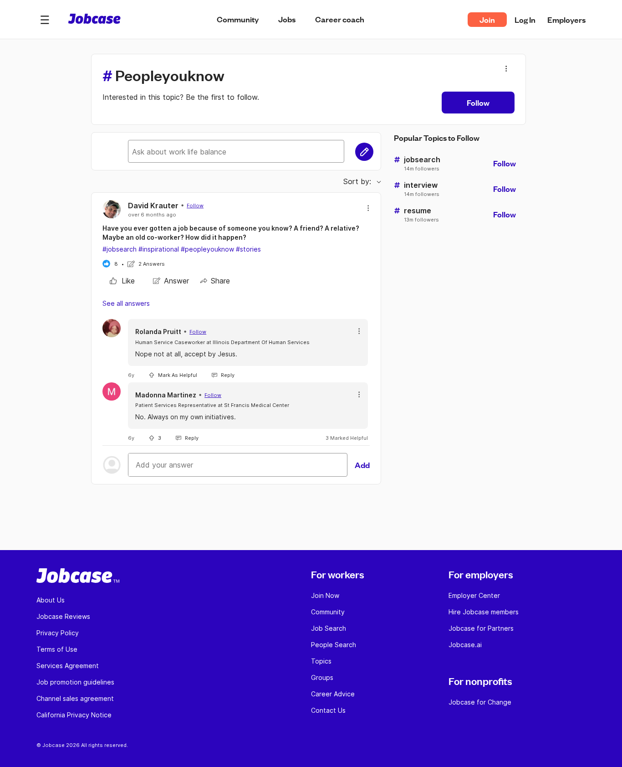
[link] (122, 280)
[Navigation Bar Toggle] (44, 20)
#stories (248, 249)
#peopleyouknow (207, 249)
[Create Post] (364, 152)
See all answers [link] (126, 303)
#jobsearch (119, 249)
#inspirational (158, 249)
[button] (44, 19)
